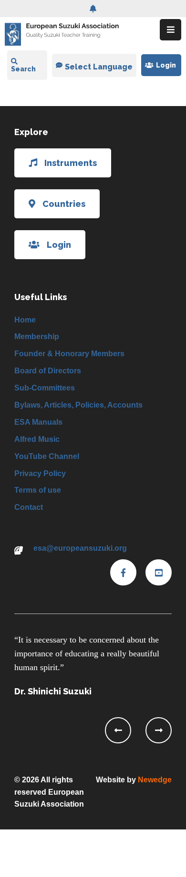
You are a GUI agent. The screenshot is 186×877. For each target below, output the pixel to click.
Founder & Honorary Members (69, 354)
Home (25, 320)
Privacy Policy (40, 473)
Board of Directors (47, 371)
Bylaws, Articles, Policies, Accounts (78, 405)
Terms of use (37, 490)
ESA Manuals (38, 422)
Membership (36, 336)
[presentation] (118, 730)
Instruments (70, 163)
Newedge (155, 780)
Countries (63, 204)
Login (166, 65)
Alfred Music (37, 439)
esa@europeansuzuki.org (80, 548)
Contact (28, 507)
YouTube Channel (46, 456)
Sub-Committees (44, 388)
